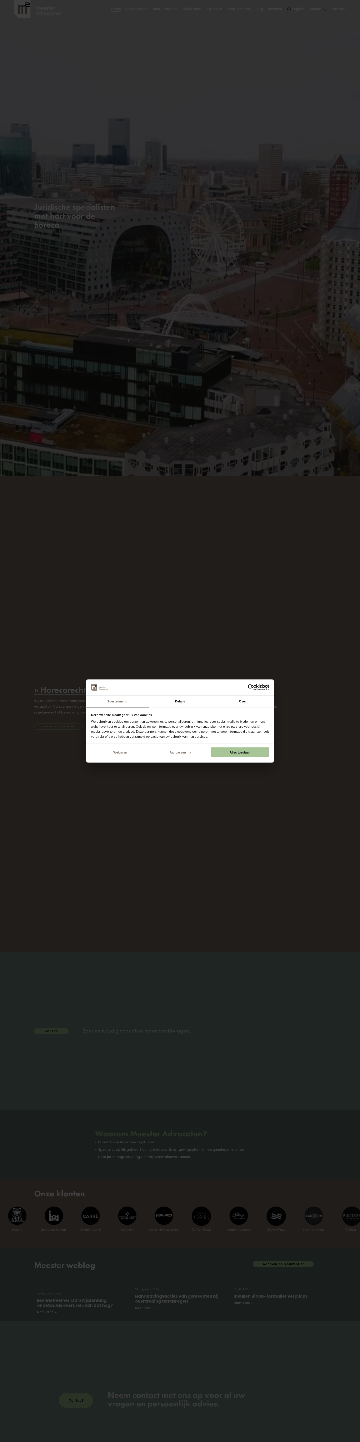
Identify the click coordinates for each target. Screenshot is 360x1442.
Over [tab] (242, 701)
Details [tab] (180, 701)
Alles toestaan (240, 752)
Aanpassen (178, 752)
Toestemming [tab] (117, 701)
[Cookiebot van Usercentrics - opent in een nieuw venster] (251, 687)
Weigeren (120, 752)
